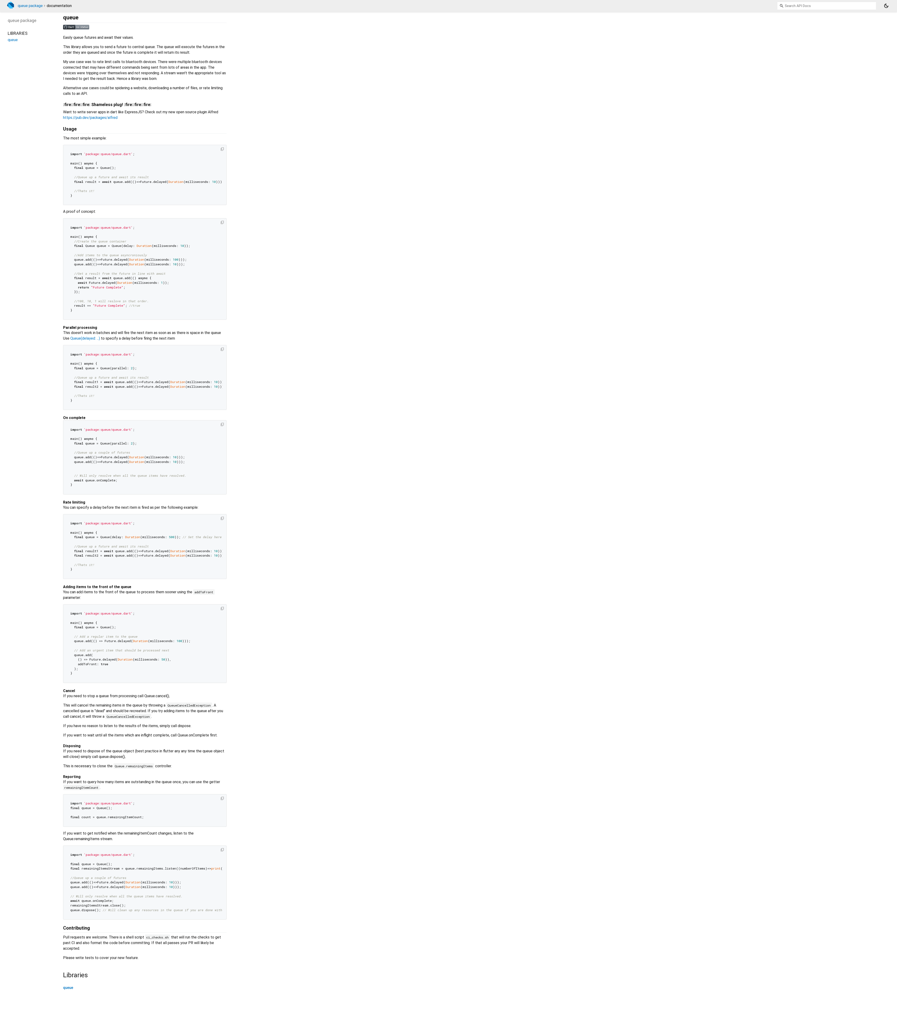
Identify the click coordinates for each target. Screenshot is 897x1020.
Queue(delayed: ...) (85, 338)
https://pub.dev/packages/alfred (90, 117)
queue (68, 987)
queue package (30, 6)
